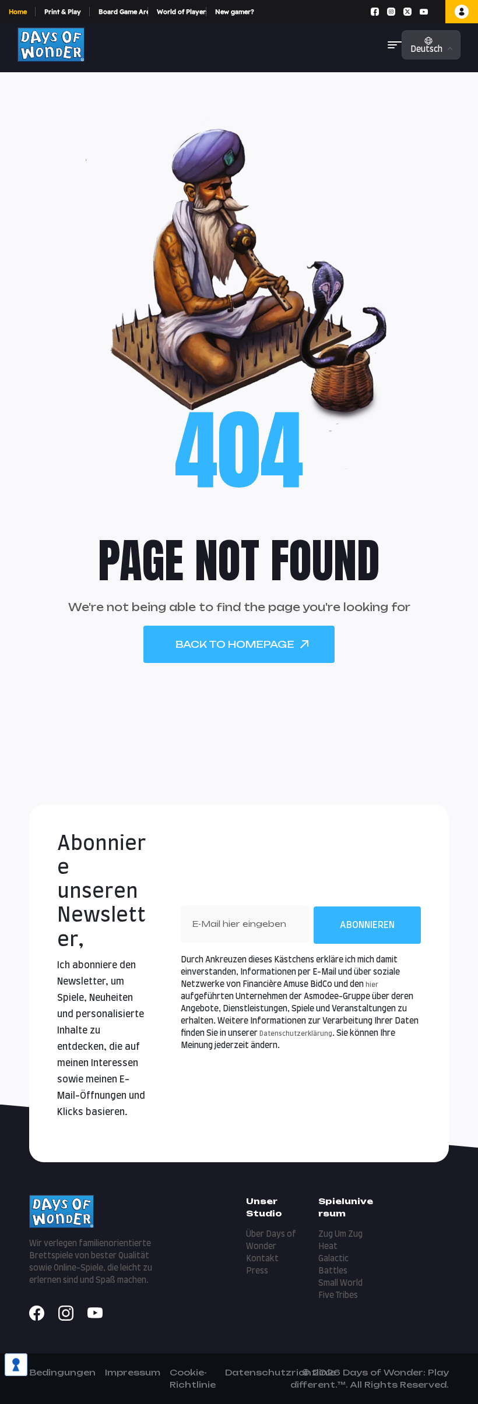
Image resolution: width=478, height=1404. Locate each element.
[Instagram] (391, 11)
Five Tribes (338, 1296)
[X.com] (407, 11)
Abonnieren (367, 925)
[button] (395, 44)
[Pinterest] (436, 11)
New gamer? (234, 12)
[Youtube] (424, 11)
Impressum (132, 1372)
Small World (340, 1283)
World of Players (181, 12)
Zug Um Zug (340, 1234)
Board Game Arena (123, 12)
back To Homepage (234, 644)
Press (257, 1271)
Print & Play (62, 12)
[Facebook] (375, 11)
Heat (328, 1247)
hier (371, 985)
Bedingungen (62, 1372)
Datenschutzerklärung (295, 1034)
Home (18, 12)
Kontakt (262, 1259)
